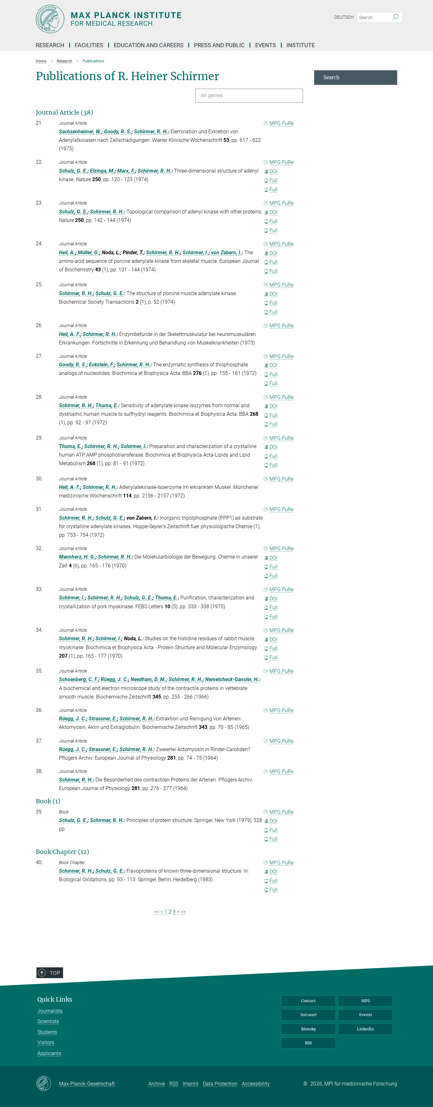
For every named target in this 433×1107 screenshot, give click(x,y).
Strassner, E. (103, 719)
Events (365, 1014)
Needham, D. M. (148, 679)
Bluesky (308, 1029)
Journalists (49, 1011)
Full (273, 180)
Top (55, 973)
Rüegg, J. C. (114, 679)
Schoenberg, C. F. (78, 679)
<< (156, 912)
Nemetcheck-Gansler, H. (232, 679)
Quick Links (54, 999)
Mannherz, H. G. (77, 557)
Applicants (49, 1053)
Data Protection (220, 1084)
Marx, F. (126, 171)
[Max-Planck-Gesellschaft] (47, 1083)
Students (47, 1032)
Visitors (45, 1043)
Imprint (190, 1084)
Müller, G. (88, 253)
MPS (365, 1000)
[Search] (395, 17)
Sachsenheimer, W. (80, 132)
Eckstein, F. (101, 365)
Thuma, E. (106, 405)
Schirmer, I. (196, 253)
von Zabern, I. (226, 253)
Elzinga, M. (102, 171)
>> (183, 912)
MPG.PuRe (281, 123)
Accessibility (256, 1084)
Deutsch (344, 17)
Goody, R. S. (118, 132)
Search (331, 77)
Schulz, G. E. (73, 171)
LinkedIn (365, 1029)
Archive (156, 1084)
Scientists (48, 1021)
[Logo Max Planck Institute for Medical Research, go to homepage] (155, 19)
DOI (273, 171)
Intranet (309, 1014)
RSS (308, 1043)
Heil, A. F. (69, 334)
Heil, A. (67, 253)
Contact (308, 1000)
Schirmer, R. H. (151, 132)
